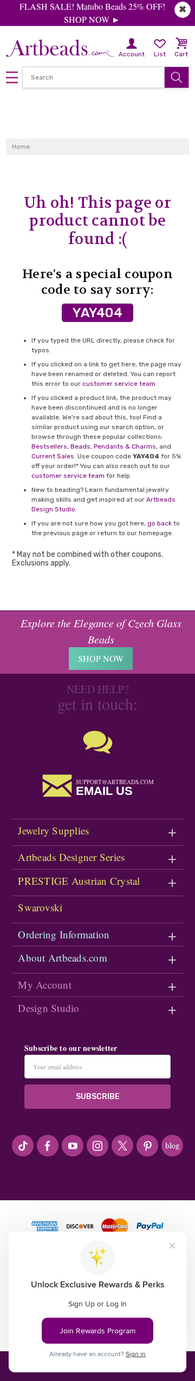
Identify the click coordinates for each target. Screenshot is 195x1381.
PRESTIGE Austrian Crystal (79, 880)
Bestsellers (49, 446)
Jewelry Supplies (53, 830)
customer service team (118, 383)
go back (159, 523)
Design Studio (48, 1008)
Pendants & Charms (125, 446)
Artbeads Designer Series (71, 857)
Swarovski (40, 907)
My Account (45, 984)
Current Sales (52, 456)
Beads (80, 446)
